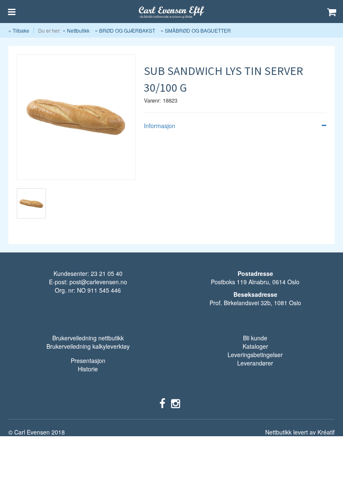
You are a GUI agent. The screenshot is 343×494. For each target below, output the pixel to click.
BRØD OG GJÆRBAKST (127, 30)
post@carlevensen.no (98, 282)
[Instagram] (175, 402)
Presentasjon (88, 360)
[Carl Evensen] (171, 11)
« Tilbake (18, 30)
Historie (88, 369)
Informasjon (159, 125)
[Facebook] (162, 402)
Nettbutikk (78, 30)
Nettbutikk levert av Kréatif (300, 432)
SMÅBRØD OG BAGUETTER (198, 30)
